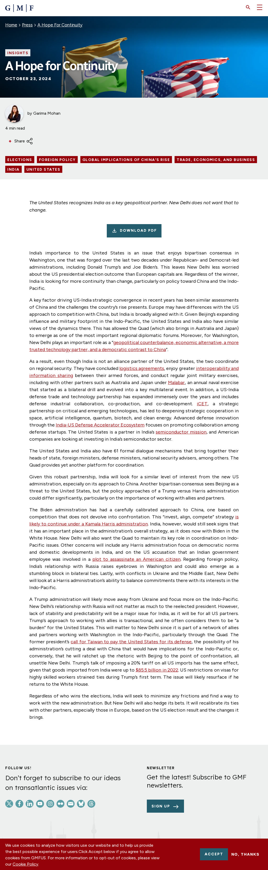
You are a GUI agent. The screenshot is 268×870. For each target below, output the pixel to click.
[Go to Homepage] (19, 8)
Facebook (19, 804)
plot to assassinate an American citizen (136, 559)
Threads (91, 804)
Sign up (161, 806)
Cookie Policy (25, 864)
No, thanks (245, 854)
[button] (248, 7)
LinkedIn (30, 804)
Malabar (176, 382)
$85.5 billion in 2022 (157, 670)
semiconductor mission (181, 432)
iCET (202, 404)
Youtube (40, 804)
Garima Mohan (46, 113)
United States (43, 169)
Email (71, 804)
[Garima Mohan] (14, 113)
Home (11, 24)
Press (27, 24)
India (13, 169)
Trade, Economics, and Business (216, 160)
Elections (19, 160)
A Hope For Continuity (59, 24)
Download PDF (138, 230)
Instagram (50, 804)
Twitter (9, 804)
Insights (17, 53)
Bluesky (81, 804)
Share (19, 140)
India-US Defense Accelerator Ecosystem (100, 425)
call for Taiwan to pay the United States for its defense (131, 642)
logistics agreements (141, 368)
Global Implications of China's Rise (126, 160)
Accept (214, 854)
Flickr (60, 804)
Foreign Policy (57, 160)
